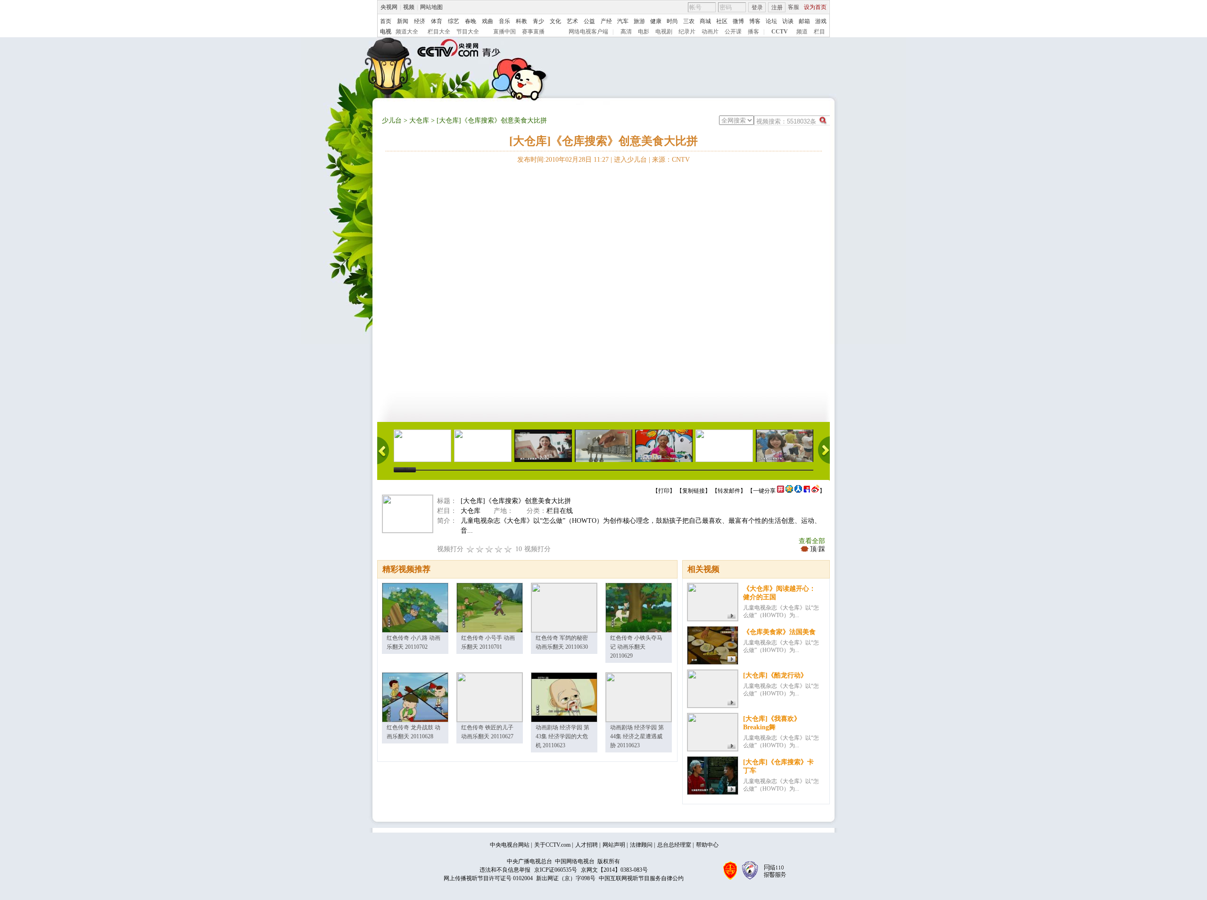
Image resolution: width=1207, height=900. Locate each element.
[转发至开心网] (780, 490)
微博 (738, 21)
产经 (606, 21)
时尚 (672, 21)
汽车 (622, 21)
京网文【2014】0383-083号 (614, 870)
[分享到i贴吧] (806, 490)
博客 (755, 21)
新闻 (402, 21)
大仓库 (419, 120)
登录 (757, 7)
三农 (688, 21)
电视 (385, 31)
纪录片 (686, 31)
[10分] (508, 549)
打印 (664, 490)
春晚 (470, 21)
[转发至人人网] (798, 490)
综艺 (453, 21)
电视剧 (663, 31)
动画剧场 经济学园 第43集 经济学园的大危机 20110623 (562, 736)
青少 (538, 21)
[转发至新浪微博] (815, 490)
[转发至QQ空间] (789, 490)
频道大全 (407, 31)
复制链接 (693, 490)
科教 (521, 21)
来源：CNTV (671, 159)
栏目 (819, 31)
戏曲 (487, 21)
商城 (705, 21)
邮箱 (804, 21)
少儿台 (392, 120)
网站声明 (614, 845)
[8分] (499, 549)
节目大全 (467, 31)
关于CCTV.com (552, 845)
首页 (385, 21)
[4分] (480, 549)
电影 (643, 31)
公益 (589, 21)
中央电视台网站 (509, 845)
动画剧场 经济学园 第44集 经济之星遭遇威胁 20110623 (637, 736)
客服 (793, 7)
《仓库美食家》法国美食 (779, 632)
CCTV (779, 31)
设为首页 (815, 7)
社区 (722, 21)
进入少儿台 (630, 159)
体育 (436, 21)
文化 (555, 21)
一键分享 (764, 490)
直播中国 (504, 31)
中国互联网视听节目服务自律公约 (641, 878)
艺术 (572, 21)
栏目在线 (559, 510)
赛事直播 (533, 31)
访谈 (788, 21)
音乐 (504, 21)
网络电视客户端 (588, 31)
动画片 (710, 31)
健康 (655, 21)
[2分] (470, 549)
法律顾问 (641, 845)
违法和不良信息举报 (504, 870)
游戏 (821, 21)
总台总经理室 (674, 845)
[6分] (489, 549)
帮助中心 (707, 845)
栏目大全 (439, 31)
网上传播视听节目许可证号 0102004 (488, 878)
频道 (802, 31)
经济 (419, 21)
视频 (408, 7)
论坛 (771, 21)
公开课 (733, 31)
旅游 (639, 21)
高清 (626, 31)
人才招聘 (586, 845)
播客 (753, 31)
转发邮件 (729, 490)
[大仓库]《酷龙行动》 (775, 675)
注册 (777, 7)
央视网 (388, 7)
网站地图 (431, 7)
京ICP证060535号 (555, 870)
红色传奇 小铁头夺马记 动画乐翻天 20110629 (636, 647)
